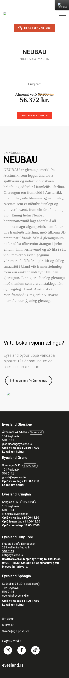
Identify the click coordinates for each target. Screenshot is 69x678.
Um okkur (8, 618)
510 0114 (8, 510)
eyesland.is (12, 665)
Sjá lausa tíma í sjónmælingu (28, 380)
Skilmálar (7, 625)
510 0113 (8, 551)
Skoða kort (36, 432)
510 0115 (8, 591)
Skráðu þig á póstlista (15, 631)
